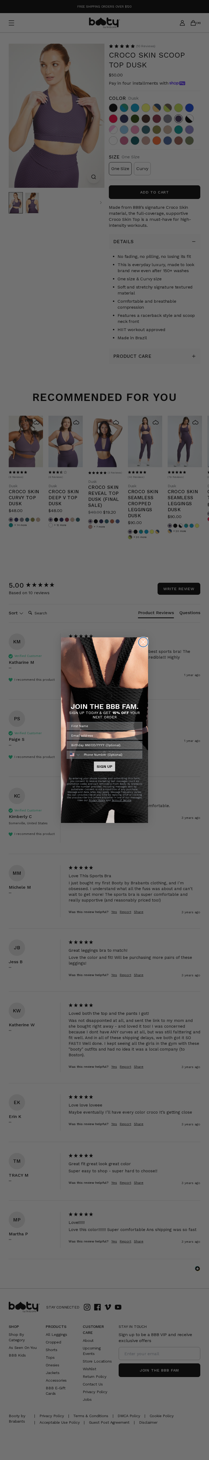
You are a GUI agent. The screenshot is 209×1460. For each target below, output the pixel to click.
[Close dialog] (143, 642)
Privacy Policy (97, 800)
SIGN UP (104, 766)
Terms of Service (121, 800)
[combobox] (74, 755)
